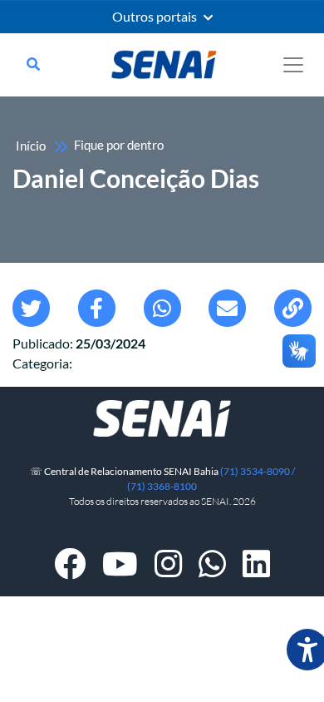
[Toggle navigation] (293, 65)
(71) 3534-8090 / (257, 471)
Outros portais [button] (155, 16)
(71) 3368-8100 (162, 486)
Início (31, 146)
